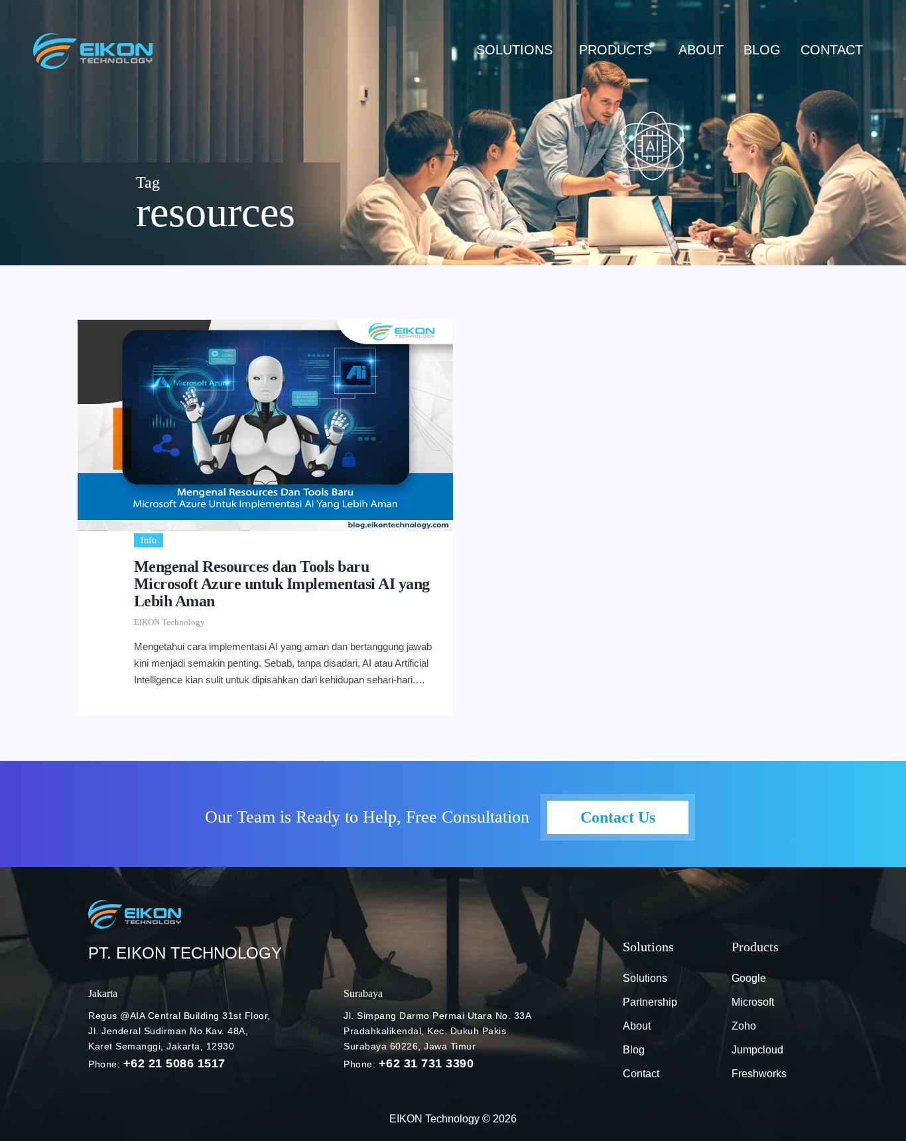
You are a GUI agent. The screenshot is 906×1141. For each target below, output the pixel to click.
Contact (832, 49)
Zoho (744, 1026)
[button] (517, 49)
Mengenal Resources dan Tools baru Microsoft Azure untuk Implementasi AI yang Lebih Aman (282, 584)
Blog (634, 1049)
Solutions (514, 49)
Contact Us (617, 817)
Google (749, 978)
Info (149, 540)
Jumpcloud (757, 1049)
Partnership (650, 1002)
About (701, 49)
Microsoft (753, 1002)
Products (615, 49)
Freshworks (759, 1073)
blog (762, 49)
